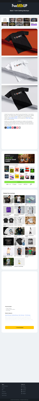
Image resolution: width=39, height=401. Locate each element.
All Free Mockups (5, 386)
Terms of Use (4, 395)
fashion (16, 116)
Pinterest (24, 391)
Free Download (20, 327)
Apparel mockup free (18, 318)
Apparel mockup (11, 318)
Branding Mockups (15, 315)
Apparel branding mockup (12, 316)
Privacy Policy (4, 393)
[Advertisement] (21, 138)
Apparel (6, 316)
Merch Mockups (21, 315)
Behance (24, 386)
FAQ (2, 389)
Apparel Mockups (8, 315)
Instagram (24, 393)
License (3, 387)
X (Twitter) (24, 387)
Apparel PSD (24, 318)
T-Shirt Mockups (27, 315)
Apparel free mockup (20, 316)
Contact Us (4, 391)
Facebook (24, 389)
